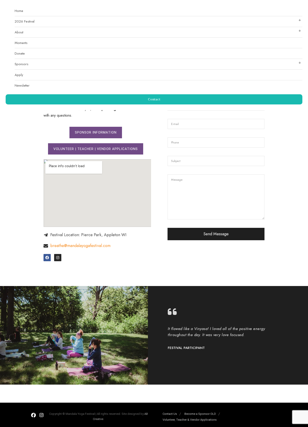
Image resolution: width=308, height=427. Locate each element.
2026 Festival (24, 21)
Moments (21, 42)
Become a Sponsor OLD (200, 413)
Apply (19, 74)
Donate (20, 53)
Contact (154, 99)
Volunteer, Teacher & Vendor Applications (190, 419)
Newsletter (22, 85)
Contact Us (170, 413)
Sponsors (21, 64)
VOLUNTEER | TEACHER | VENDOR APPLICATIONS (95, 149)
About (19, 32)
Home (19, 10)
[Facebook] (47, 257)
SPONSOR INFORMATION (96, 132)
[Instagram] (57, 257)
